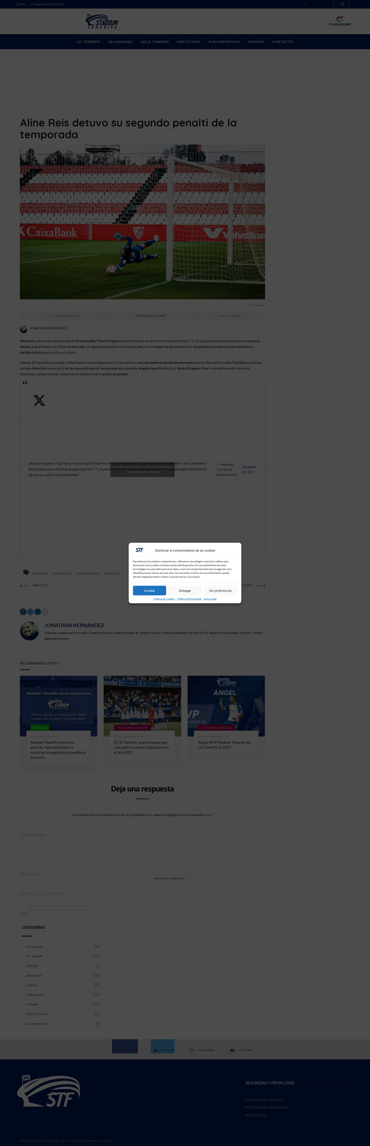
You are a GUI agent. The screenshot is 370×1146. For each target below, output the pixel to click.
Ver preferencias (220, 590)
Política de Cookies (164, 599)
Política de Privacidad (189, 599)
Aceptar (149, 590)
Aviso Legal (210, 599)
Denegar (185, 590)
